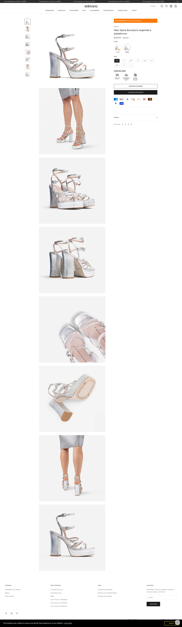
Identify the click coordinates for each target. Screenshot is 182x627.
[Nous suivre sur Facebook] (6, 613)
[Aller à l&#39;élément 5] (28, 52)
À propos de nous (57, 589)
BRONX (116, 26)
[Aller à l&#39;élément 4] (28, 44)
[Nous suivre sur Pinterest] (17, 613)
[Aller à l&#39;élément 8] (28, 74)
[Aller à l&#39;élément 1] (28, 22)
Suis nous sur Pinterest (59, 606)
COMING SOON (122, 10)
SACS (84, 10)
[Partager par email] (131, 124)
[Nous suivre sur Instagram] (12, 613)
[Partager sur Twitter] (125, 124)
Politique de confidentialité (107, 593)
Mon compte (9, 596)
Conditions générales (105, 589)
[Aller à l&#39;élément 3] (28, 37)
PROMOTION (49, 10)
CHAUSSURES (73, 10)
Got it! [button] (171, 623)
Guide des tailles (120, 71)
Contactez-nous (56, 593)
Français (152, 6)
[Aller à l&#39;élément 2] (28, 29)
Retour (7, 593)
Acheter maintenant (135, 92)
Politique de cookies (105, 596)
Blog (52, 596)
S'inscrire (153, 604)
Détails (116, 117)
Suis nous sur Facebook (59, 603)
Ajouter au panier (136, 86)
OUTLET (134, 10)
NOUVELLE (61, 10)
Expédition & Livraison (13, 589)
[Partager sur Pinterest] (128, 124)
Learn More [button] (68, 623)
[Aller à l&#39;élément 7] (28, 67)
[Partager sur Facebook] (122, 124)
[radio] (117, 48)
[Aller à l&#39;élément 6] (28, 59)
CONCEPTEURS (108, 10)
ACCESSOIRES (94, 10)
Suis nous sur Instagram (59, 599)
